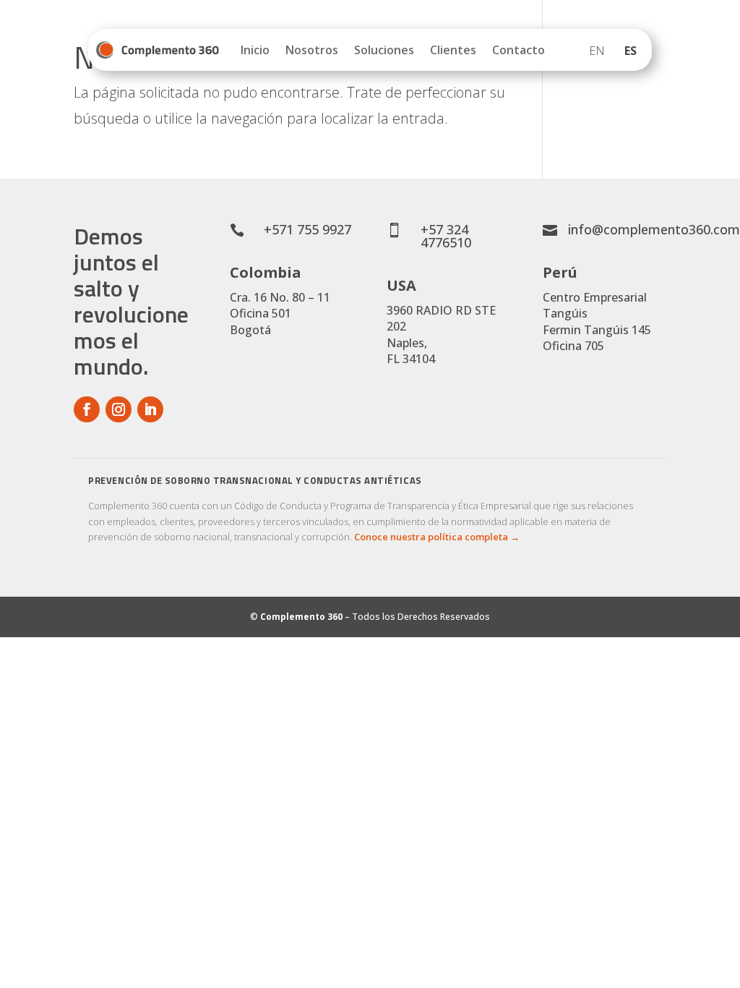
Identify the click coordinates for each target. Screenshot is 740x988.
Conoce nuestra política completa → (437, 536)
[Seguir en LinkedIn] (150, 409)
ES (630, 51)
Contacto (518, 50)
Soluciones (384, 50)
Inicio (255, 50)
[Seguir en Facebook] (87, 409)
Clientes (453, 50)
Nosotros (311, 50)
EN (597, 51)
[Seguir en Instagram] (119, 409)
